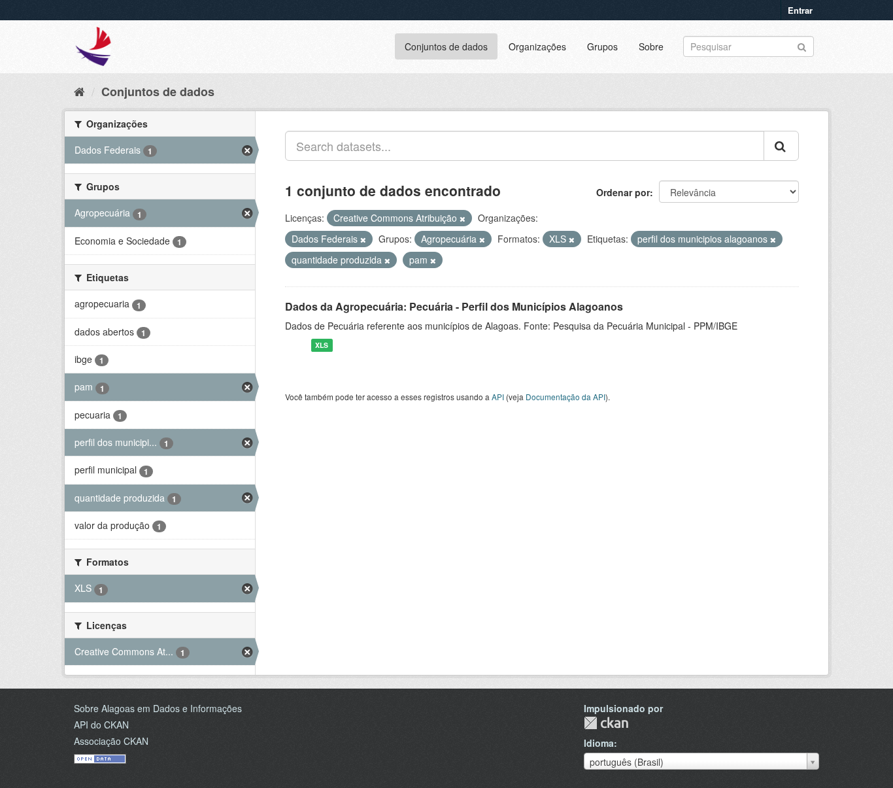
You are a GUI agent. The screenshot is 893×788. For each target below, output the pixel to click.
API (498, 396)
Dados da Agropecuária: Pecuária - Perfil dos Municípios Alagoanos (454, 306)
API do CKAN (101, 724)
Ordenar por (623, 192)
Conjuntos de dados (446, 46)
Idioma (599, 742)
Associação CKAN (111, 740)
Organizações (537, 46)
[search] (781, 146)
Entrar (800, 10)
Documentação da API (565, 396)
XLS (321, 345)
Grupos (602, 46)
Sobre (651, 46)
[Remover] (462, 218)
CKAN (606, 723)
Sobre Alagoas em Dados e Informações (158, 708)
